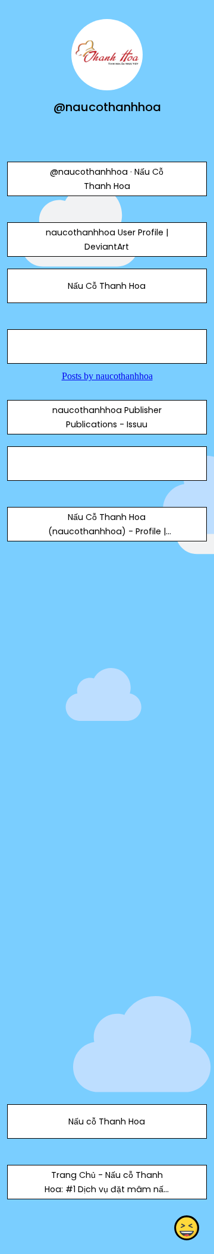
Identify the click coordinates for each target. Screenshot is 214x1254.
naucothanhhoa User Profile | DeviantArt (107, 239)
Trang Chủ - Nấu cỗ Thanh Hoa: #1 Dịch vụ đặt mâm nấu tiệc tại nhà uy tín (107, 1189)
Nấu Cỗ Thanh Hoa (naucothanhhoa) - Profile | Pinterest (107, 531)
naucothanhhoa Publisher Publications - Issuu (107, 417)
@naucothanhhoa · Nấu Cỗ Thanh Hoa (106, 179)
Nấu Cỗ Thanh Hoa (107, 286)
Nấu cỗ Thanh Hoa (106, 1121)
